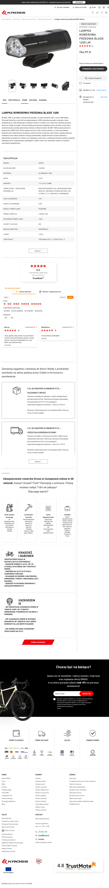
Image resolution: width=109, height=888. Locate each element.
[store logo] (13, 12)
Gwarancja (72, 778)
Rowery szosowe (41, 787)
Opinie (24, 100)
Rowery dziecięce (41, 798)
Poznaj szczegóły (38, 642)
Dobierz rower (40, 807)
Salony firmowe (63, 7)
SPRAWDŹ (79, 2)
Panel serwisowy (7, 798)
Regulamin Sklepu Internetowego (12, 843)
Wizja (3, 784)
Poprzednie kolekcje (41, 804)
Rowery (38, 778)
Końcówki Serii (6, 818)
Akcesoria (16, 19)
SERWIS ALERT (74, 804)
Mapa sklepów (80, 7)
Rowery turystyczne (42, 793)
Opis (4, 100)
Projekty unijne (6, 790)
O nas (3, 781)
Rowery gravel (40, 784)
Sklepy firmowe (7, 848)
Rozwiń (37, 251)
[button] (86, 46)
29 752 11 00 (42, 832)
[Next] (72, 86)
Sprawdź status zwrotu (76, 795)
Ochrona (43, 100)
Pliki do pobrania (7, 837)
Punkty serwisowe (75, 784)
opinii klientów (38, 272)
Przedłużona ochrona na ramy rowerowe (82, 781)
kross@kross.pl (43, 835)
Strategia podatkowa (8, 801)
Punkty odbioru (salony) (9, 845)
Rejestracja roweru (75, 798)
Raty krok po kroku (8, 827)
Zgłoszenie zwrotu (75, 793)
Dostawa (33, 100)
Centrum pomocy (7, 834)
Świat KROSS (6, 778)
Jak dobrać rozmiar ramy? (10, 821)
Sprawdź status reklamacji (77, 790)
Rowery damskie (40, 801)
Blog (94, 7)
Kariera (4, 787)
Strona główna (6, 19)
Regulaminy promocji (8, 851)
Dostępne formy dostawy (10, 824)
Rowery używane (40, 810)
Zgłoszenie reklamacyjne (77, 787)
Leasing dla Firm (7, 795)
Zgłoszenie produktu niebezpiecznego (81, 801)
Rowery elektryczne (42, 790)
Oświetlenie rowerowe (45, 19)
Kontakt (41, 839)
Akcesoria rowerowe (29, 19)
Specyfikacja (14, 100)
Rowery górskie (40, 781)
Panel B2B (5, 793)
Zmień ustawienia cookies (43, 842)
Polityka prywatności (9, 840)
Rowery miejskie (40, 795)
